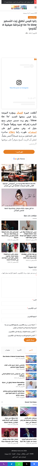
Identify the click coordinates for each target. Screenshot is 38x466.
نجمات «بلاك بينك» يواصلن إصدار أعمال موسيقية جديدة (9, 440)
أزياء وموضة (26, 13)
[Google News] (19, 159)
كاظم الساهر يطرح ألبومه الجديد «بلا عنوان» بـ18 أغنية (28, 440)
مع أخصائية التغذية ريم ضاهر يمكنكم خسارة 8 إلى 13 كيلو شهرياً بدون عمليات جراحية (13, 393)
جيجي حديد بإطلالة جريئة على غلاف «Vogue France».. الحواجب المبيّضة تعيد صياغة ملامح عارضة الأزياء (28, 235)
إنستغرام (33, 132)
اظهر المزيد (19, 152)
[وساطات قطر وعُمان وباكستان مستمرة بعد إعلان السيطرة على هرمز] (28, 411)
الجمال (20, 112)
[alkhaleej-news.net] (19, 7)
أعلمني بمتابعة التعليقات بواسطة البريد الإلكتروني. (21, 331)
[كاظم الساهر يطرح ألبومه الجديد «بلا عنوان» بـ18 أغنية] (28, 432)
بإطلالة (12, 132)
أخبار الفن (15, 457)
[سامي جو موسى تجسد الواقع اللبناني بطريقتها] (31, 376)
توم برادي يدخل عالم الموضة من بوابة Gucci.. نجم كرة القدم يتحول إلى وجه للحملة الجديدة (10, 235)
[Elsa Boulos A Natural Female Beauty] (31, 359)
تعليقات (7, 350)
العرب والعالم (25, 454)
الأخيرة (19, 350)
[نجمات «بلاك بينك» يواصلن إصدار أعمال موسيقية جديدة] (9, 432)
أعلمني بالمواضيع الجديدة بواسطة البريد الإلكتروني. (21, 335)
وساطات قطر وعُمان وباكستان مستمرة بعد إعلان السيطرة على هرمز (28, 420)
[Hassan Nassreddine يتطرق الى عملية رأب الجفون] (31, 385)
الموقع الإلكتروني (32, 316)
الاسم (35, 300)
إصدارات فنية (22, 457)
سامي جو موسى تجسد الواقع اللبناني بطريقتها (13, 375)
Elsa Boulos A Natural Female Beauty (13, 356)
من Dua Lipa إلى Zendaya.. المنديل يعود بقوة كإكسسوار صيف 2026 (29, 256)
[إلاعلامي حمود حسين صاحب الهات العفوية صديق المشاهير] (31, 367)
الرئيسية (32, 13)
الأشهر (31, 350)
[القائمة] (36, 8)
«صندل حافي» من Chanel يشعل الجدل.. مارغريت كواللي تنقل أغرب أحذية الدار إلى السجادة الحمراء (10, 257)
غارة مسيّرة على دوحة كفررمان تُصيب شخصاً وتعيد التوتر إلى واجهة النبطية (10, 420)
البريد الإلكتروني (32, 308)
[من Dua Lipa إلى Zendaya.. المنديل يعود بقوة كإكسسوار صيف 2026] (28, 247)
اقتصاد (13, 454)
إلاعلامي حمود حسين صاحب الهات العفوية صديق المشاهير (14, 366)
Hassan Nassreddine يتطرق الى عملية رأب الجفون (13, 383)
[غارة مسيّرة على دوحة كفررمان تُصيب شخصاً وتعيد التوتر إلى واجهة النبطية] (9, 411)
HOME (32, 454)
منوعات (18, 454)
